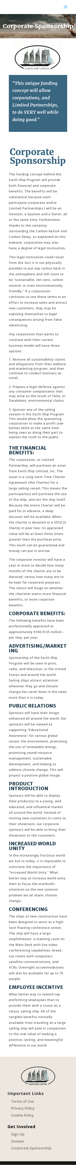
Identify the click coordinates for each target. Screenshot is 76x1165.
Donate (17, 1141)
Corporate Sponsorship (31, 1148)
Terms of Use (22, 1101)
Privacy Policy (23, 1108)
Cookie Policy (22, 1115)
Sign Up (17, 1134)
